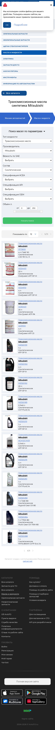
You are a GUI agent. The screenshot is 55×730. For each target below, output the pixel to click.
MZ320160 (23, 364)
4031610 (22, 326)
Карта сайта (27, 719)
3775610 (22, 249)
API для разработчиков (40, 622)
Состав (6, 166)
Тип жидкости (10, 137)
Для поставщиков (37, 614)
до (28, 208)
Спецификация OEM (13, 195)
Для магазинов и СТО (39, 618)
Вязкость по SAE (11, 156)
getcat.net (27, 561)
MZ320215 (22, 421)
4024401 (22, 268)
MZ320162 (22, 383)
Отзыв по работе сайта (12, 632)
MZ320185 (22, 402)
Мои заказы (7, 654)
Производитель (11, 146)
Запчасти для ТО (9, 586)
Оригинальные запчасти (13, 598)
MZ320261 (22, 479)
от (18, 208)
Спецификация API (13, 185)
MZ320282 (23, 498)
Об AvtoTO (6, 614)
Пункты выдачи (8, 618)
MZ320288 (23, 536)
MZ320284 (23, 517)
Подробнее (20, 25)
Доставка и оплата (38, 586)
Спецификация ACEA (14, 175)
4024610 (22, 287)
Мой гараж (6, 658)
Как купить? (34, 582)
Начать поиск (27, 221)
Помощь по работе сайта (41, 590)
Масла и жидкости (42, 118)
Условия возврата (37, 600)
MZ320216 (22, 459)
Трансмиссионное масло (30, 243)
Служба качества (9, 622)
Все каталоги (7, 582)
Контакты (5, 636)
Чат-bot (4, 662)
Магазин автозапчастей (15, 118)
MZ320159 (22, 345)
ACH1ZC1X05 (24, 440)
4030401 (22, 307)
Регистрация (7, 650)
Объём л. (7, 204)
